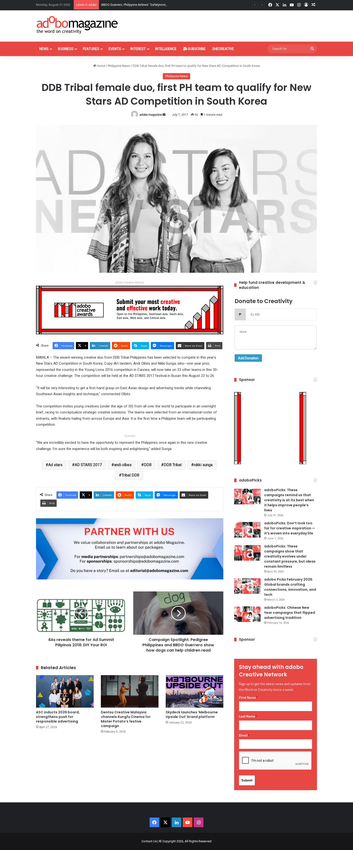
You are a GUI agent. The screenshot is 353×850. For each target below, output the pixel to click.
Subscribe (196, 49)
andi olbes (123, 465)
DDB (148, 465)
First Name (248, 697)
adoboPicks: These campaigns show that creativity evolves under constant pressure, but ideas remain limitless (290, 556)
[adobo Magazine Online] (77, 24)
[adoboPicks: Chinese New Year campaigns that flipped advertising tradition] (247, 614)
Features (91, 49)
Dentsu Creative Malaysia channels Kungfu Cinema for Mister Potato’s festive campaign (126, 719)
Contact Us (149, 841)
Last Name (248, 716)
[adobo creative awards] (129, 309)
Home (100, 66)
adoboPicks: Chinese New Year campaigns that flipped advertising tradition (289, 612)
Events (115, 49)
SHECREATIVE (223, 49)
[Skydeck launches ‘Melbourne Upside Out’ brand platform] (194, 691)
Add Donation (248, 358)
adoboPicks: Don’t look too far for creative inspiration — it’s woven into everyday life (289, 528)
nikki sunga (203, 465)
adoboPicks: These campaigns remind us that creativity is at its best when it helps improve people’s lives (289, 500)
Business (65, 49)
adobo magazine (151, 114)
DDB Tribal (173, 465)
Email (244, 735)
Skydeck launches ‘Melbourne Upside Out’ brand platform (192, 714)
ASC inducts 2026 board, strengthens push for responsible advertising (58, 717)
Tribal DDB (130, 475)
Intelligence (165, 49)
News (44, 49)
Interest (138, 49)
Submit (246, 780)
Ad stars (55, 465)
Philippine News (119, 66)
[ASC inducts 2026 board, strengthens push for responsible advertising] (65, 691)
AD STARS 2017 (88, 465)
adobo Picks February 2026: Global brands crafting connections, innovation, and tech (290, 587)
